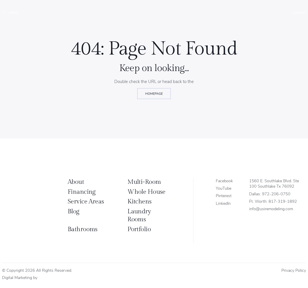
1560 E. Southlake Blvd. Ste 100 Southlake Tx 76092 (274, 183)
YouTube (223, 188)
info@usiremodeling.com (271, 208)
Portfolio (139, 229)
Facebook (224, 180)
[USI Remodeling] (28, 201)
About (76, 182)
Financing (82, 192)
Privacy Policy (293, 270)
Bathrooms (83, 229)
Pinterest (224, 195)
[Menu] (12, 12)
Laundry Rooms (139, 215)
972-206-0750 (276, 193)
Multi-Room (144, 182)
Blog (73, 211)
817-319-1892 (283, 201)
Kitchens (139, 201)
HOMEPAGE (154, 93)
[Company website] (42, 277)
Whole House (146, 192)
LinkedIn (223, 203)
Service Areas (86, 201)
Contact (299, 12)
